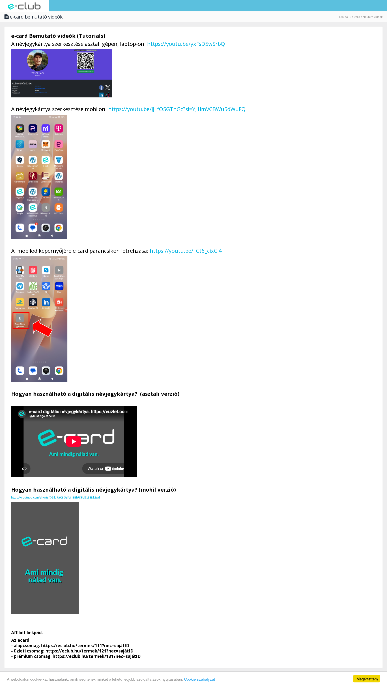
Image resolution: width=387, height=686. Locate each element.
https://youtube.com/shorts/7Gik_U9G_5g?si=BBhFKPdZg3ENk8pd (55, 497)
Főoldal (343, 17)
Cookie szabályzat (199, 679)
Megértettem (367, 679)
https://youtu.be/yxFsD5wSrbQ (186, 43)
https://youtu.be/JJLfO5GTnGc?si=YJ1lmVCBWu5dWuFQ (176, 109)
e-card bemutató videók (367, 17)
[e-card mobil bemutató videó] (45, 558)
